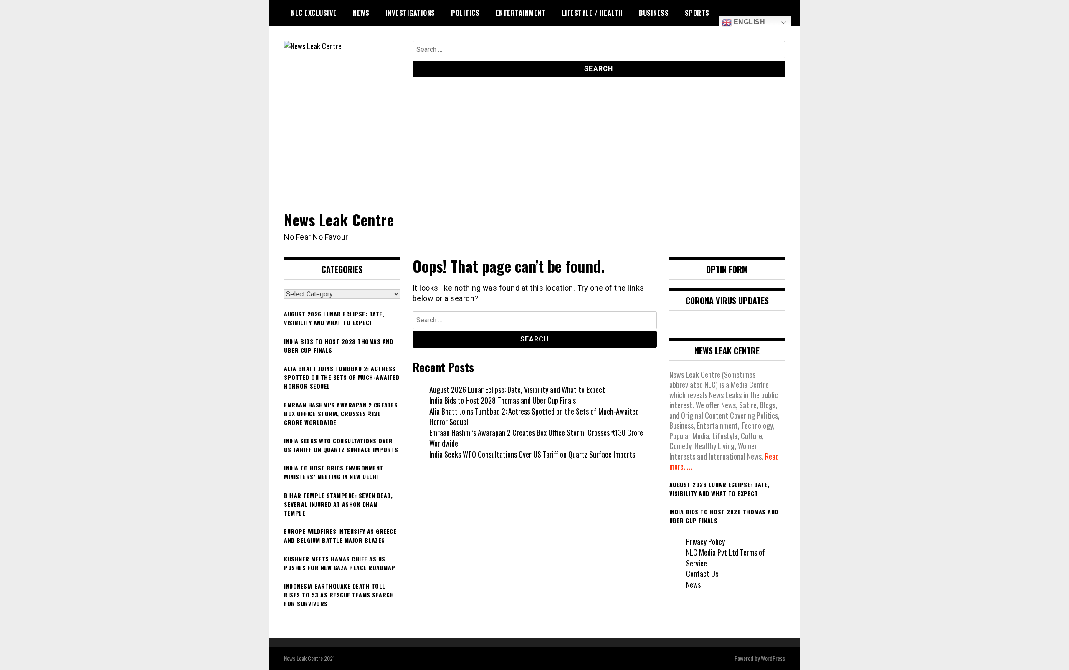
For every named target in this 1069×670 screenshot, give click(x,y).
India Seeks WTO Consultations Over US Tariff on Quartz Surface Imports (532, 454)
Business (654, 13)
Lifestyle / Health (592, 13)
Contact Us (702, 573)
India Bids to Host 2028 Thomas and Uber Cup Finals (502, 400)
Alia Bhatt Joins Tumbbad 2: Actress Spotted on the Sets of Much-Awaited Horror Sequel (534, 416)
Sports (697, 13)
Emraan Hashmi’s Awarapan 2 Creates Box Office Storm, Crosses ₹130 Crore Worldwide (536, 438)
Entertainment (521, 13)
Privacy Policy (705, 541)
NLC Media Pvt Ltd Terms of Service (725, 558)
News (361, 13)
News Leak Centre (339, 219)
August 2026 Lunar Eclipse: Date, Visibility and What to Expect (517, 389)
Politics (465, 13)
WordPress (773, 658)
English (748, 21)
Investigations (410, 13)
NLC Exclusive (314, 13)
